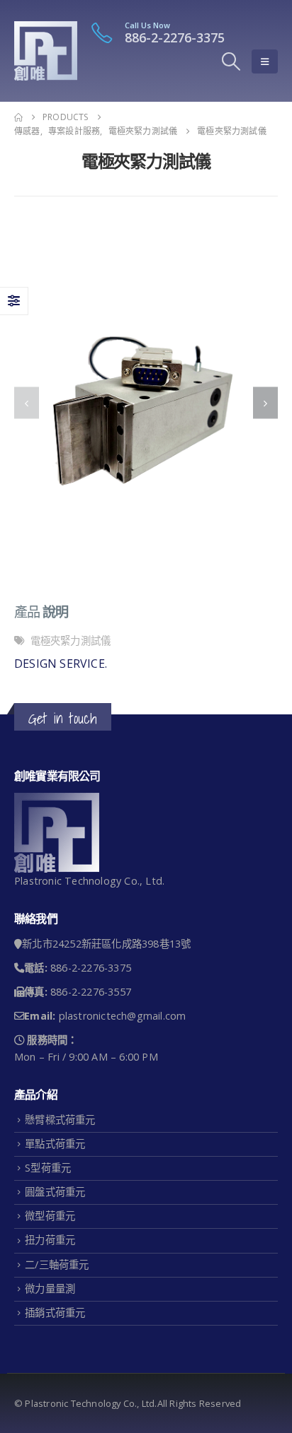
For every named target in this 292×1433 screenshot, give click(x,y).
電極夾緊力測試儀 (70, 640)
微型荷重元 (50, 1215)
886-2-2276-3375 (175, 37)
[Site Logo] (45, 51)
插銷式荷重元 (55, 1312)
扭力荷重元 (50, 1239)
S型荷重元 (48, 1167)
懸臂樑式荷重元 (60, 1119)
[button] (231, 61)
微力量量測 (50, 1288)
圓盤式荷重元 (55, 1191)
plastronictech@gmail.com (122, 1015)
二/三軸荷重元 (57, 1264)
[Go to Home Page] (18, 117)
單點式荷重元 (55, 1143)
